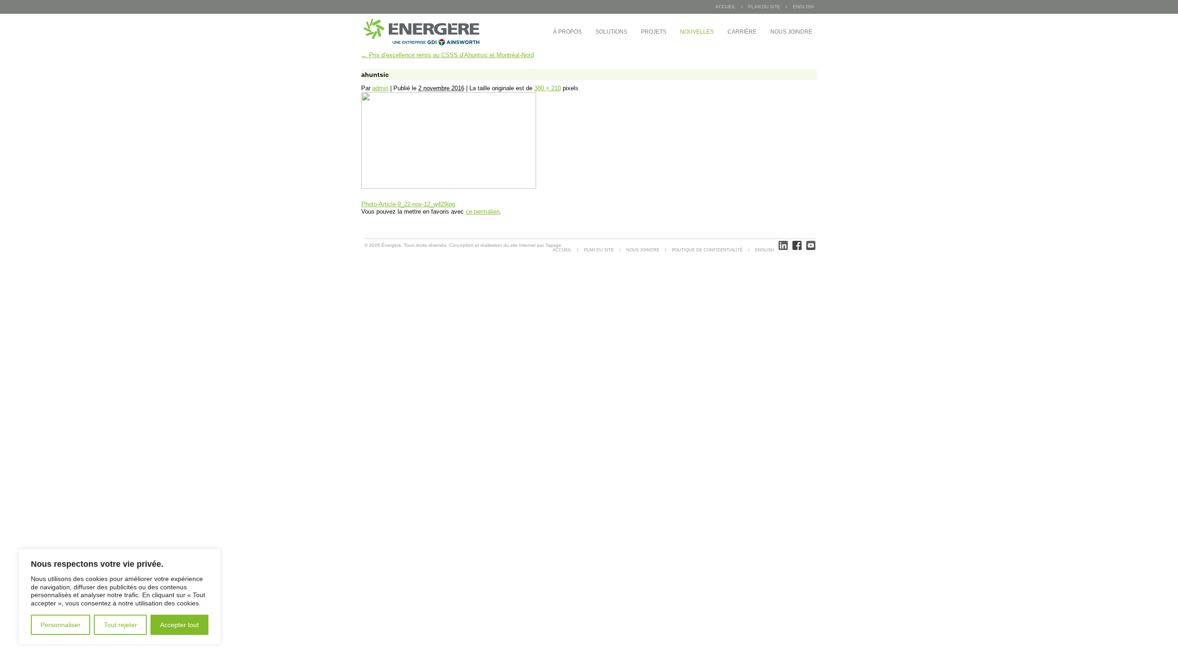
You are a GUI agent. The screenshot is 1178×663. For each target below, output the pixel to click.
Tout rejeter (120, 624)
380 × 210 (547, 88)
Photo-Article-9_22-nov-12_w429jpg (408, 204)
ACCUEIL (562, 250)
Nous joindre (791, 32)
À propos (567, 32)
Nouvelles (697, 32)
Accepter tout (179, 624)
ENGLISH (803, 6)
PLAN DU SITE (764, 6)
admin (380, 88)
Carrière (742, 32)
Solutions (611, 32)
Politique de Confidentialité (707, 250)
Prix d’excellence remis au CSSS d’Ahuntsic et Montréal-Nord (447, 55)
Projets (653, 32)
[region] (119, 597)
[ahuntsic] (448, 186)
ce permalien (483, 211)
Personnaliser (60, 624)
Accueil (726, 6)
